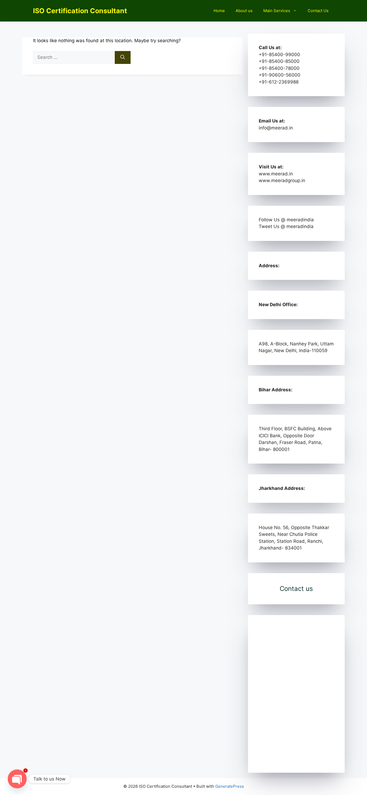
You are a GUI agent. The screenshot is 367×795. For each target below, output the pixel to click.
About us (244, 10)
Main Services (276, 10)
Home (219, 10)
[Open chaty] (17, 778)
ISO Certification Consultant (80, 11)
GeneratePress (229, 786)
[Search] (123, 57)
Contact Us (318, 10)
